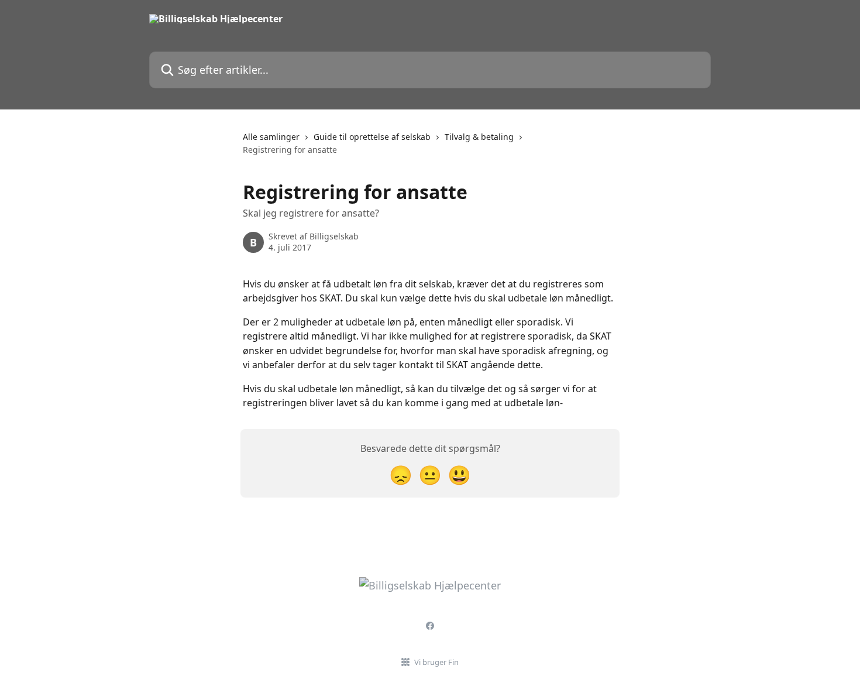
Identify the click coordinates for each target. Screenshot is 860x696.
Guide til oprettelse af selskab (372, 136)
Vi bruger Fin (436, 662)
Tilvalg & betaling (479, 136)
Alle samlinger (271, 136)
